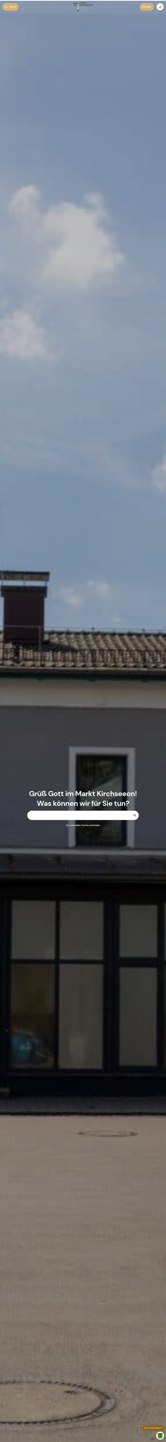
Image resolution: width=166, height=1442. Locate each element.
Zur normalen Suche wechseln (83, 825)
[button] (144, 7)
